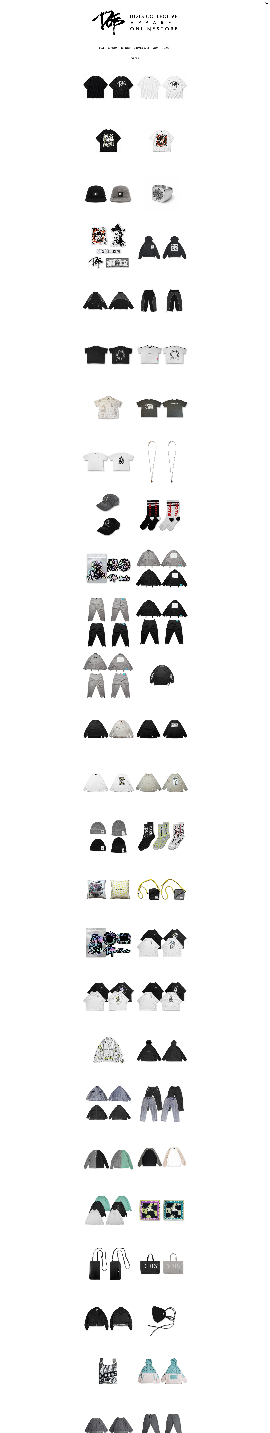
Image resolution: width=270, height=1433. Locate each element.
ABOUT (156, 48)
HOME (101, 48)
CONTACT (166, 48)
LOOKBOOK (126, 48)
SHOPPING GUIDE (141, 48)
